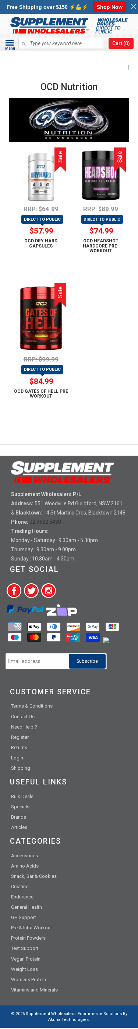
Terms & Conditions (32, 706)
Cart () (121, 43)
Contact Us (23, 716)
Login (17, 758)
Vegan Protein (25, 959)
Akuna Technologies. (69, 1019)
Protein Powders (28, 938)
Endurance (22, 897)
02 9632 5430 (45, 522)
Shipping (20, 768)
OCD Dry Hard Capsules (40, 243)
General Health (26, 907)
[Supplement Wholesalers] (69, 56)
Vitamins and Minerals (34, 990)
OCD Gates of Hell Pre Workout (41, 394)
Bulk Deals (22, 796)
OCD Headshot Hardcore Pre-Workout (101, 245)
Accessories (24, 855)
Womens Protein (28, 979)
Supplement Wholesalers (50, 1013)
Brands (18, 817)
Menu (10, 48)
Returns (19, 747)
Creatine (19, 886)
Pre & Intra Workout (31, 927)
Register (20, 737)
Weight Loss (24, 969)
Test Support (24, 948)
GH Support (23, 917)
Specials (20, 806)
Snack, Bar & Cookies (34, 876)
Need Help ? (24, 727)
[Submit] (24, 41)
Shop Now (110, 7)
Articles (19, 827)
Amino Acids (25, 866)
